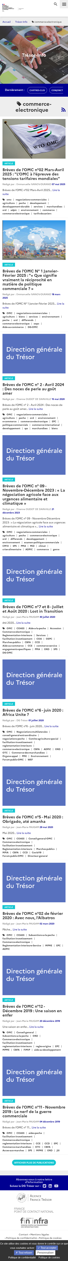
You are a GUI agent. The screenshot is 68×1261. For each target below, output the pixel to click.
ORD (46, 649)
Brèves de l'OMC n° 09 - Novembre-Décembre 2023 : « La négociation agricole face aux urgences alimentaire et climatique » (33, 494)
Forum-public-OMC (13, 759)
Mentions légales (39, 1234)
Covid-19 (36, 852)
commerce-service (46, 645)
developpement (11, 428)
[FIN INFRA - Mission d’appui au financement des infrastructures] (34, 1222)
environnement (29, 210)
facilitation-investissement (17, 638)
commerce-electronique (16, 213)
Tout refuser (25, 1252)
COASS (20, 628)
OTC (5, 752)
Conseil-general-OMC (40, 838)
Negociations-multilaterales (32, 731)
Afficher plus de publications (34, 1162)
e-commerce (9, 421)
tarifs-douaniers (42, 213)
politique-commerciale (15, 424)
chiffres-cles (37, 90)
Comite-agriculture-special (43, 738)
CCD (37, 642)
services (38, 206)
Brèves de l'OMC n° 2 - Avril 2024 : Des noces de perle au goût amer (33, 389)
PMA (23, 545)
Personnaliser (45, 1252)
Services (41, 635)
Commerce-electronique (16, 631)
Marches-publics (11, 642)
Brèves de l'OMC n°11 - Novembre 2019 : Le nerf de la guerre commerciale (33, 1111)
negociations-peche (13, 738)
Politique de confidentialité (21, 1237)
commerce (49, 210)
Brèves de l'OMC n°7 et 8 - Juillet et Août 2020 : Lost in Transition (32, 608)
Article (8, 163)
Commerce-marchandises (16, 1146)
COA (39, 638)
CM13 (5, 545)
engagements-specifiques (16, 649)
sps (26, 428)
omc (9, 199)
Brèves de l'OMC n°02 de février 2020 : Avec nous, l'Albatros (32, 915)
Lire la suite (36, 409)
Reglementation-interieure (17, 635)
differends (27, 320)
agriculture (8, 203)
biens (22, 316)
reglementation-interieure (17, 745)
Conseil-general (25, 1032)
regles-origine (43, 1046)
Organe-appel (10, 756)
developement (38, 203)
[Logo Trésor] (29, 9)
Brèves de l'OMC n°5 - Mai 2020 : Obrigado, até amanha (32, 819)
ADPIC (29, 549)
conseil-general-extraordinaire (19, 735)
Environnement (39, 756)
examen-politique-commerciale (41, 542)
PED (32, 545)
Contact (23, 1234)
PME (24, 756)
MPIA (5, 852)
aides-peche (35, 1133)
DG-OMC (33, 327)
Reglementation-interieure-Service (21, 945)
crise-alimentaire (11, 549)
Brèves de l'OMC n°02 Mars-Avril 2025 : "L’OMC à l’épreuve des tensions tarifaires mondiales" (33, 174)
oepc (36, 323)
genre (56, 549)
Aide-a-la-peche (37, 628)
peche (22, 203)
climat (42, 545)
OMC (9, 313)
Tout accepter (48, 1247)
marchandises (54, 206)
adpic (14, 210)
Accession (55, 628)
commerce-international (46, 424)
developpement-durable (16, 206)
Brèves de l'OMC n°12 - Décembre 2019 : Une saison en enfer (32, 1010)
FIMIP (27, 1049)
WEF (30, 759)
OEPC (49, 638)
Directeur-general (38, 855)
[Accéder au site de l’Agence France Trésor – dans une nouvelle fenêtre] (34, 1197)
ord (4, 210)
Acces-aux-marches (13, 1150)
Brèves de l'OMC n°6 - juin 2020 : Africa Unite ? (32, 712)
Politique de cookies (50, 1237)
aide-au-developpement (47, 1049)
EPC (54, 421)
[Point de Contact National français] (34, 1210)
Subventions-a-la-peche (42, 935)
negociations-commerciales (31, 199)
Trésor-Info (21, 21)
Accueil (6, 21)
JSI (58, 1150)
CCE (30, 645)
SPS (15, 545)
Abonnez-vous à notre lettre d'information (34, 1180)
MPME (48, 945)
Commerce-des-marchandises (28, 752)
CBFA (28, 642)
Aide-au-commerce (13, 327)
